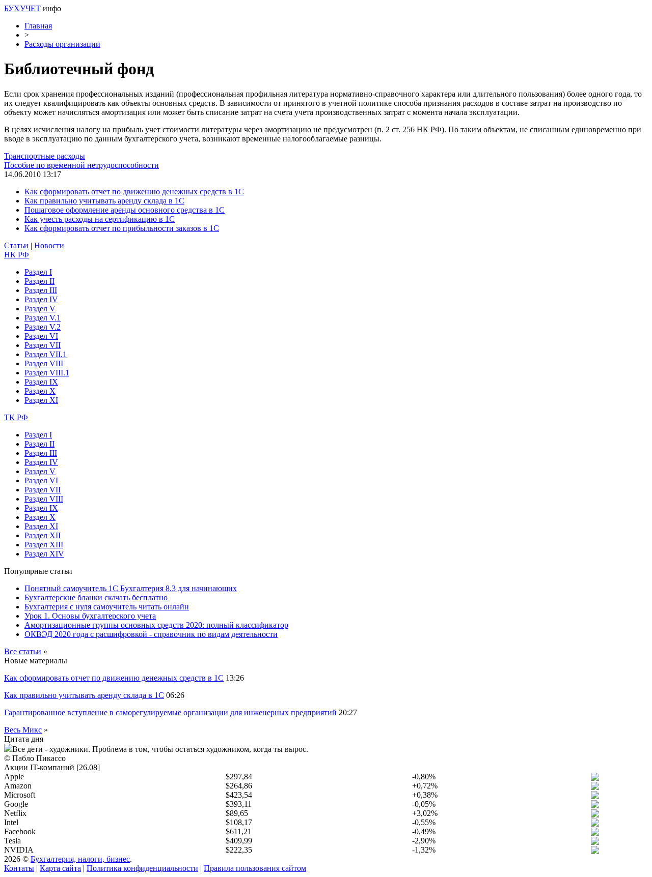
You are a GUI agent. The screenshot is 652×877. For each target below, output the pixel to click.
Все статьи (22, 651)
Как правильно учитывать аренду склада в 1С (104, 200)
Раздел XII (42, 535)
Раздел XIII (43, 544)
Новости (49, 245)
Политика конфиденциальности (142, 868)
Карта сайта (60, 868)
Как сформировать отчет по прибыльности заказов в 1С (121, 228)
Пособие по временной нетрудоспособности (81, 165)
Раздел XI (41, 400)
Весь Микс (23, 729)
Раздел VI (41, 336)
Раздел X (40, 391)
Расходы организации (62, 44)
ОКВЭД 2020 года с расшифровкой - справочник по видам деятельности (151, 634)
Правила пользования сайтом (255, 868)
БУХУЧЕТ (22, 8)
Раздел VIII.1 (46, 372)
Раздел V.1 (42, 317)
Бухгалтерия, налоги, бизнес (80, 859)
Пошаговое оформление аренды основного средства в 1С (124, 210)
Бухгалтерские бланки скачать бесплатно (96, 597)
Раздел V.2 (42, 327)
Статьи (16, 245)
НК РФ (16, 254)
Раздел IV (41, 299)
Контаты (19, 868)
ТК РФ (16, 417)
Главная (38, 25)
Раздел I (38, 272)
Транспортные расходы (44, 156)
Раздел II (39, 281)
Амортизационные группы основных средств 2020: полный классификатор (156, 625)
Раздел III (40, 290)
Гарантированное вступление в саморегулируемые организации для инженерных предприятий (170, 712)
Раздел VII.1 (45, 354)
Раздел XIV (44, 553)
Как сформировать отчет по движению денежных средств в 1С (134, 191)
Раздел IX (41, 381)
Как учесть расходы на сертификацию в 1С (99, 219)
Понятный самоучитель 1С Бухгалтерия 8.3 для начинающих (130, 588)
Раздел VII (42, 345)
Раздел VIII (43, 363)
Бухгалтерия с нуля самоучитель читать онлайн (106, 606)
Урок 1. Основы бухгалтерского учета (90, 615)
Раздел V (40, 308)
